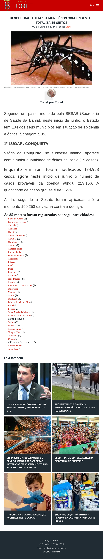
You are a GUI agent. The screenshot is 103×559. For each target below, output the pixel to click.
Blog (68, 26)
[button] (94, 5)
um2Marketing (53, 551)
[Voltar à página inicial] (18, 5)
